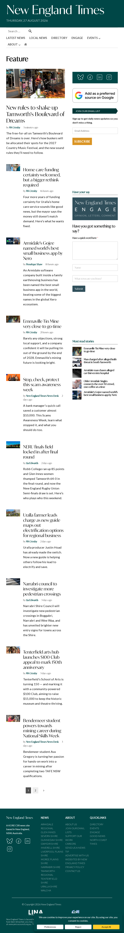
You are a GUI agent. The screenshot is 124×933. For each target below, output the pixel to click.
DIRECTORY (59, 38)
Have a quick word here (85, 237)
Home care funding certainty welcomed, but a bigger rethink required (41, 177)
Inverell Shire (50, 847)
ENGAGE (77, 38)
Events (94, 828)
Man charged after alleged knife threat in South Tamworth (100, 361)
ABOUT (13, 44)
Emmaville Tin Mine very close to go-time (42, 323)
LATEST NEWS (15, 38)
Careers (70, 843)
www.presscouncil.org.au (19, 924)
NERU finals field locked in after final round (40, 452)
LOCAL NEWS (38, 38)
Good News (97, 836)
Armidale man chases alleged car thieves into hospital (99, 371)
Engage (95, 832)
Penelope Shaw (34, 264)
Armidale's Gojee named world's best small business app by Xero (101, 393)
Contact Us (72, 871)
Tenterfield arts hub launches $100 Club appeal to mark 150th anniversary (42, 659)
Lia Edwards (32, 463)
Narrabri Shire (50, 867)
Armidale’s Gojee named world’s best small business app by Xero (42, 250)
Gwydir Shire (49, 843)
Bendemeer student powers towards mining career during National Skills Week (42, 728)
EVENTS (92, 38)
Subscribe (82, 141)
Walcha (46, 890)
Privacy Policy (74, 867)
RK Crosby (14, 127)
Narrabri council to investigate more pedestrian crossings (42, 589)
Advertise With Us (77, 855)
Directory (96, 824)
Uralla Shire (49, 886)
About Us (71, 824)
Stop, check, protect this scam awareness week (42, 384)
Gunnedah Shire (52, 839)
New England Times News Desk (42, 395)
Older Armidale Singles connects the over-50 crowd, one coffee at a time (99, 384)
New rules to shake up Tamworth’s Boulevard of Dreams (35, 114)
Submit (79, 288)
